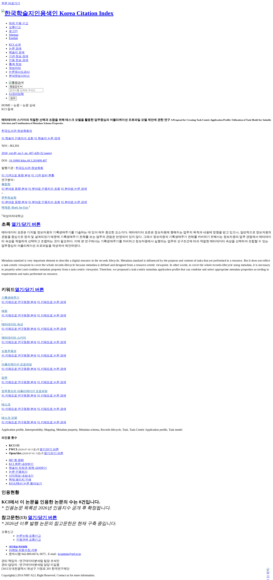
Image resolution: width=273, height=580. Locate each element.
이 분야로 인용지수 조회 (44, 188)
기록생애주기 (10, 297)
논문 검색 (15, 48)
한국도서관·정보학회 (29, 168)
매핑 (4, 311)
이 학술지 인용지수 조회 (17, 138)
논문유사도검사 (19, 71)
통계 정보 (15, 64)
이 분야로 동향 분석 (14, 188)
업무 (4, 377)
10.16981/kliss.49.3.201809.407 (28, 160)
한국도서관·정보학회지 (16, 130)
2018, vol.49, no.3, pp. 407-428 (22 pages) (26, 153)
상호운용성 (8, 351)
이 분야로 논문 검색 (74, 188)
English (13, 38)
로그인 (13, 31)
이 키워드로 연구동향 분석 (18, 302)
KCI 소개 (15, 44)
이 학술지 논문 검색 (47, 138)
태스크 (5, 404)
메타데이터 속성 (12, 324)
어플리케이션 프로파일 (16, 364)
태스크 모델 (9, 417)
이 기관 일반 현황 (42, 175)
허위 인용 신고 (18, 23)
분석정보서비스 (19, 75)
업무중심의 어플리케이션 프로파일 (24, 391)
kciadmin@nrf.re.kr (69, 554)
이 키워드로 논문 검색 (51, 302)
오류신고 (15, 27)
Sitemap (13, 34)
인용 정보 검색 (18, 60)
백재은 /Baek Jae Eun (15, 207)
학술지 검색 (17, 52)
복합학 (5, 184)
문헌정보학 (8, 197)
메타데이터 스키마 (13, 337)
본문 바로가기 (10, 3)
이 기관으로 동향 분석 (15, 175)
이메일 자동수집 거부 (23, 550)
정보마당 (15, 68)
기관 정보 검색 (18, 56)
